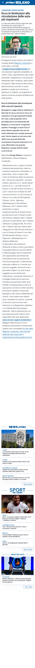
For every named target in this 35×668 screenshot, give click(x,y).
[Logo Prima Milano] (17, 2)
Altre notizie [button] (28, 484)
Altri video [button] (28, 587)
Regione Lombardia (22, 63)
